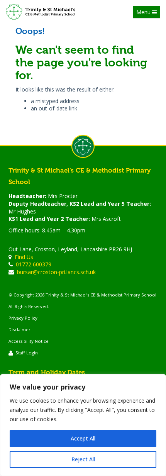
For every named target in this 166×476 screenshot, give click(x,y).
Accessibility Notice (28, 341)
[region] (83, 425)
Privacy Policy (22, 318)
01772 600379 (33, 264)
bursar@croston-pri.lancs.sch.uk (56, 272)
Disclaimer (19, 329)
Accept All (83, 438)
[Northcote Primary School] (40, 12)
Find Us (24, 257)
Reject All (83, 459)
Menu (148, 13)
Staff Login (26, 353)
